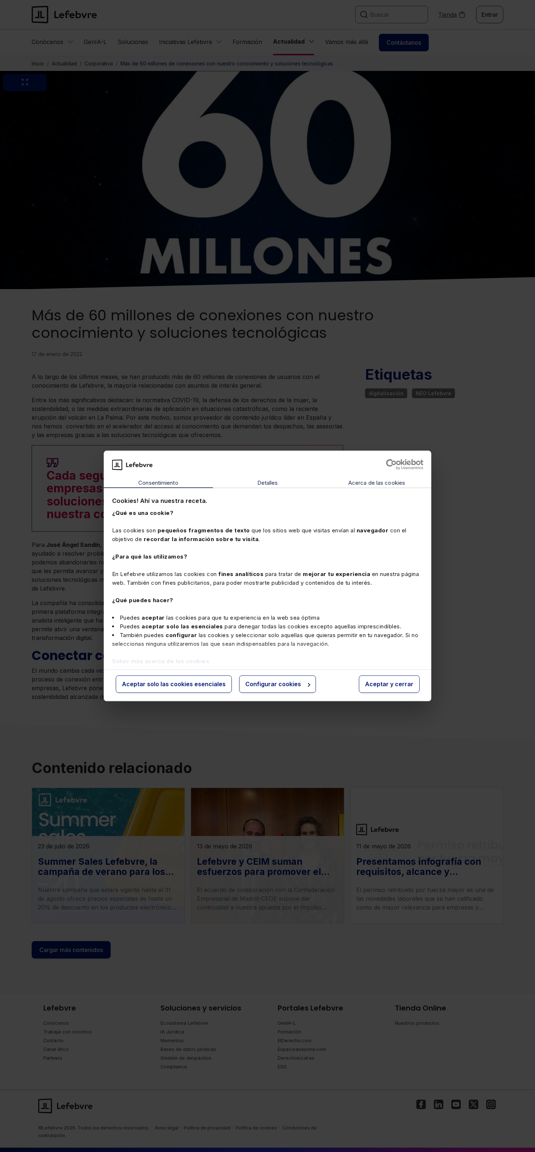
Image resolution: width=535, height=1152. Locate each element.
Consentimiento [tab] (158, 482)
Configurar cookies (273, 684)
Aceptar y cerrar (389, 684)
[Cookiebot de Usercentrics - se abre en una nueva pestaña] (391, 464)
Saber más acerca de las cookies (161, 661)
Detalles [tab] (267, 482)
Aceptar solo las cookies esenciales (174, 684)
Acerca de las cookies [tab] (376, 482)
